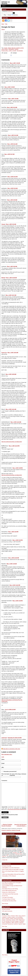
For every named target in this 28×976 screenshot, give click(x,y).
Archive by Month (6, 909)
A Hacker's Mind (14, 915)
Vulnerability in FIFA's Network (9, 875)
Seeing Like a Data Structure (8, 892)
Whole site (15, 14)
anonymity (4, 924)
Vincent (3, 224)
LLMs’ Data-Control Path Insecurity (10, 894)
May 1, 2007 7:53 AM (13, 98)
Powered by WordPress (6, 830)
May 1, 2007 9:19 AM (11, 224)
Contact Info (4, 859)
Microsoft (14, 47)
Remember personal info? (10, 771)
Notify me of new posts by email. (10, 814)
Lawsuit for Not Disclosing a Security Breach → (20, 825)
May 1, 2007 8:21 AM (12, 144)
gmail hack (4, 737)
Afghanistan (21, 919)
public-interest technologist (10, 848)
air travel (12, 921)
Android (21, 922)
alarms (3, 922)
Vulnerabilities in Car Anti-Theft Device (10, 867)
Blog (5, 14)
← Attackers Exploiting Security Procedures (7, 825)
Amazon (17, 922)
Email (3, 763)
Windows (16, 49)
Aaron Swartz (22, 915)
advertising (8, 919)
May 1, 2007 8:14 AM (12, 107)
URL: (3, 767)
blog (20, 851)
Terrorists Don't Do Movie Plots (9, 900)
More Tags (4, 926)
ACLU (3, 918)
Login (3, 756)
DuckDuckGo (10, 11)
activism (7, 918)
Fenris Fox (4, 352)
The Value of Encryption (7, 897)
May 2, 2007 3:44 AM (12, 563)
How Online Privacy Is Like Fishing (10, 888)
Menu (3, 5)
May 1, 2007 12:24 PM (14, 445)
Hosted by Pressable (16, 830)
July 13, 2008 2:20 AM (10, 709)
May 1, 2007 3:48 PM (18, 467)
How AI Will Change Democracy (9, 890)
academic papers (11, 917)
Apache (20, 924)
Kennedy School (18, 853)
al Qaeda (21, 921)
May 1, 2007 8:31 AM (13, 176)
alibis (13, 922)
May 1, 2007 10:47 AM (11, 295)
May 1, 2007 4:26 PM (13, 531)
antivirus (16, 924)
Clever (3, 29)
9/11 (9, 915)
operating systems (20, 47)
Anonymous (10, 924)
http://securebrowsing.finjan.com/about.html (12, 441)
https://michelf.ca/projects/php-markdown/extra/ (17, 809)
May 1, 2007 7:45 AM (10, 87)
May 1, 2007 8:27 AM (9, 154)
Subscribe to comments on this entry (11, 748)
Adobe (11, 918)
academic (4, 917)
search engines (5, 49)
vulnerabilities (11, 49)
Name (3, 759)
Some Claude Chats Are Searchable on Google (13, 869)
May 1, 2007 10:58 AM (11, 374)
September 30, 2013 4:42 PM (14, 737)
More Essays (5, 903)
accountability (19, 917)
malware (9, 47)
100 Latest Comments (7, 911)
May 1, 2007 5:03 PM (18, 540)
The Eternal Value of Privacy (8, 899)
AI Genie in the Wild (6, 866)
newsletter (15, 852)
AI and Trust (5, 895)
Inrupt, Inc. (4, 856)
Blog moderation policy (7, 754)
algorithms (8, 922)
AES (17, 919)
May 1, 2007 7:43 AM (15, 63)
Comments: (4, 780)
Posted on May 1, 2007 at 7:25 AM (9, 50)
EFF (8, 855)
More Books (5, 954)
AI (2, 921)
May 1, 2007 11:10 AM (16, 422)
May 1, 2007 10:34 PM (13, 557)
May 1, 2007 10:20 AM (11, 277)
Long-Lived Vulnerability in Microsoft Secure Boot (13, 874)
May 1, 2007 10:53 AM (13, 352)
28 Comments (20, 50)
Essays (9, 14)
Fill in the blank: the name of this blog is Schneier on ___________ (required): (14, 774)
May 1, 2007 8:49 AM (12, 199)
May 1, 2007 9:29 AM (12, 266)
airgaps (17, 921)
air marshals (7, 921)
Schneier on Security (6, 2)
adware (13, 919)
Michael (3, 277)
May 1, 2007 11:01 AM (11, 409)
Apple (24, 924)
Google (5, 47)
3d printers (4, 915)
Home (3, 24)
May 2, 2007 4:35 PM (18, 600)
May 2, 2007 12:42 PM (15, 585)
